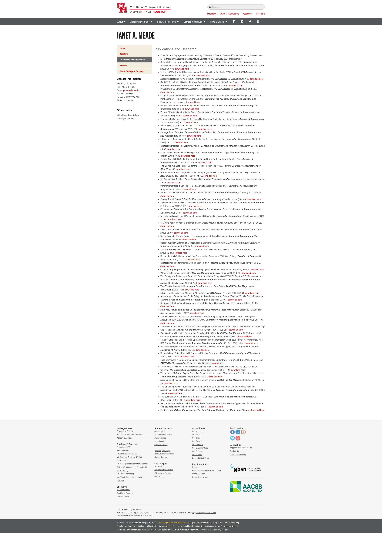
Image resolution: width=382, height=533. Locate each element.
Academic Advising (124, 437)
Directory (211, 13)
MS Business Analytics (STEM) (129, 457)
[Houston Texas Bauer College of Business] (144, 7)
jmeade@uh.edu (131, 90)
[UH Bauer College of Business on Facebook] (232, 433)
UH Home (260, 13)
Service (123, 65)
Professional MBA (124, 447)
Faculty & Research (166, 21)
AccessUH (247, 13)
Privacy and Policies (162, 473)
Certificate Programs (125, 493)
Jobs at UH (158, 476)
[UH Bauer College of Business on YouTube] (237, 439)
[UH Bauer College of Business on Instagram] (243, 433)
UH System (159, 466)
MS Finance (122, 460)
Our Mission (197, 454)
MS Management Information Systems (132, 463)
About (120, 21)
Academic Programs (140, 21)
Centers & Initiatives (193, 21)
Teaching (124, 53)
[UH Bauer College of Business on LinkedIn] (237, 433)
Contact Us (233, 13)
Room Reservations (200, 477)
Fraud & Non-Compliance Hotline (130, 526)
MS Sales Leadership (125, 473)
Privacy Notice (165, 526)
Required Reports (231, 526)
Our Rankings (197, 451)
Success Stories (160, 444)
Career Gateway (161, 457)
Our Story (196, 437)
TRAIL (221, 523)
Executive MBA (123, 450)
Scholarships (159, 431)
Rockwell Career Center (164, 453)
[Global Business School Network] (246, 473)
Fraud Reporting (232, 523)
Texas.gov (191, 523)
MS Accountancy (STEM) (127, 453)
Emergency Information (163, 469)
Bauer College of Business (132, 71)
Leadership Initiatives (163, 434)
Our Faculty (196, 441)
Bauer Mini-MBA (123, 489)
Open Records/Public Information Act (188, 526)
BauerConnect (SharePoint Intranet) (206, 470)
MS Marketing (122, 470)
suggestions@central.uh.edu (241, 447)
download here (182, 68)
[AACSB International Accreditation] (246, 490)
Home (122, 47)
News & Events (217, 21)
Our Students (197, 444)
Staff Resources (198, 473)
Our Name (196, 434)
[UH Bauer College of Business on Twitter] (232, 439)
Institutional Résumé (213, 526)
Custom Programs (124, 496)
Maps (222, 13)
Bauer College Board (200, 457)
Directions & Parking (238, 454)
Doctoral (120, 480)
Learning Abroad (161, 441)
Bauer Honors (160, 437)
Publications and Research (132, 59)
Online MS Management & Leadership (132, 467)
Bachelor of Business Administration (131, 434)
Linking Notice (152, 526)
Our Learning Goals (200, 447)
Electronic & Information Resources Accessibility (136, 530)
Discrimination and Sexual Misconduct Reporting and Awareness (184, 530)
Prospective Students (125, 431)
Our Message (197, 431)
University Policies (220, 530)
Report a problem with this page (172, 523)
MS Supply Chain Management (129, 477)
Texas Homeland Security (206, 523)
